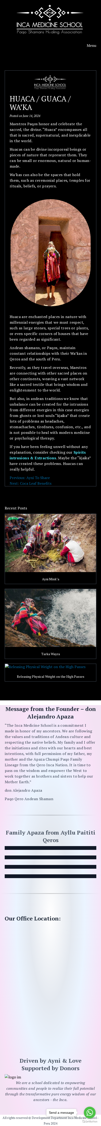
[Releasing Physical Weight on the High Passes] (50, 667)
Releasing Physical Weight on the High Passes (50, 676)
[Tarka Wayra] (50, 618)
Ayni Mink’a (50, 579)
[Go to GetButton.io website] (89, 1121)
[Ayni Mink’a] (50, 543)
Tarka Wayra (50, 654)
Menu (91, 45)
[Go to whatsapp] (90, 1112)
